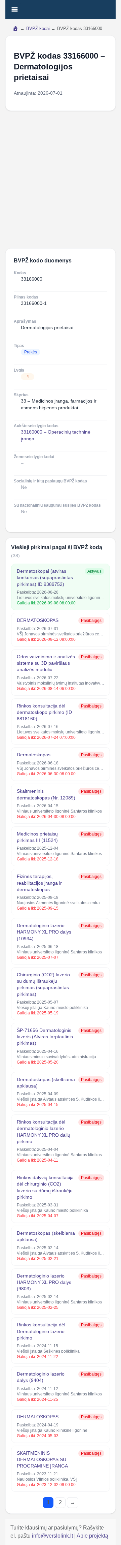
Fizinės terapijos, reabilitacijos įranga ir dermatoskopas (39, 883)
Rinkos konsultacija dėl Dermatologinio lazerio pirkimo (41, 1331)
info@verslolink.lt (53, 1536)
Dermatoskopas (33, 754)
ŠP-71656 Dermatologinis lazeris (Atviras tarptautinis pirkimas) (45, 1037)
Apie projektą (92, 1536)
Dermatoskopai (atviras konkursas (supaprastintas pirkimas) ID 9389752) (45, 577)
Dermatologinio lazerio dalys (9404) (41, 1377)
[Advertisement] (60, 179)
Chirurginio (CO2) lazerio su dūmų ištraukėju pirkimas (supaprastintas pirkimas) (43, 984)
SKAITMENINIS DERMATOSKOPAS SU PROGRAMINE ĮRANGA (42, 1459)
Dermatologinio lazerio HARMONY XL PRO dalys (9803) (44, 1282)
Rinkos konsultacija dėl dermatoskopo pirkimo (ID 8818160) (44, 712)
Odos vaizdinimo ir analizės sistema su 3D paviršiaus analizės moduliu (46, 663)
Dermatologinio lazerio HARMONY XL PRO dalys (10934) (44, 932)
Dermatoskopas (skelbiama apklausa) (46, 1083)
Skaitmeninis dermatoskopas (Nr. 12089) (46, 794)
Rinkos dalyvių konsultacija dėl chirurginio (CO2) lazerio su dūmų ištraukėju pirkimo (45, 1187)
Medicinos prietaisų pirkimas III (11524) (37, 837)
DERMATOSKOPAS (37, 620)
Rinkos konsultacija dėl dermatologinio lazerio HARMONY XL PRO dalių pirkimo (43, 1131)
